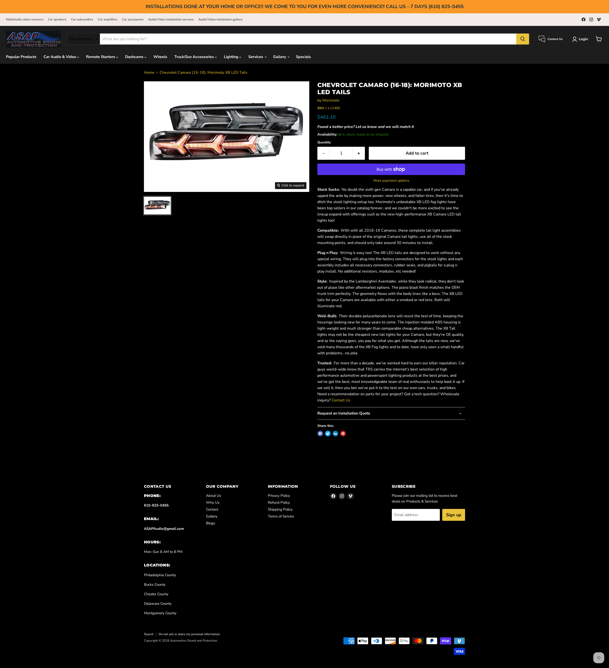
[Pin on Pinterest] (343, 433)
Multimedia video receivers (24, 19)
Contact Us (341, 400)
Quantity (324, 142)
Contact (212, 509)
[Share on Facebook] (320, 433)
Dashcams (134, 56)
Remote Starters (101, 56)
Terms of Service (281, 516)
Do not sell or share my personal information (189, 634)
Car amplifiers (107, 19)
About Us (213, 495)
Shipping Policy (280, 509)
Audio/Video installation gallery (220, 19)
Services (256, 56)
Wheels (160, 56)
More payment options (391, 181)
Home (149, 72)
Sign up (453, 515)
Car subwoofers (82, 19)
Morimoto (330, 100)
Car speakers (57, 19)
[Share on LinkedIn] (335, 433)
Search (148, 634)
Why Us (212, 502)
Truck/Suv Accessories (194, 56)
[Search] (522, 39)
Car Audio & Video (60, 56)
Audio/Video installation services (171, 19)
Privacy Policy (279, 495)
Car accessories (132, 19)
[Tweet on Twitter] (328, 433)
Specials (303, 56)
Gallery (280, 56)
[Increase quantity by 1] (359, 153)
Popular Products (21, 56)
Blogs (210, 523)
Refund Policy (279, 502)
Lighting (231, 56)
